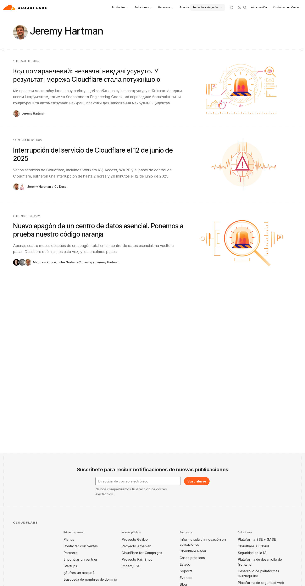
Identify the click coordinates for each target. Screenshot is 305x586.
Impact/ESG (131, 566)
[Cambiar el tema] (239, 7)
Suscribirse (196, 481)
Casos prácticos (192, 558)
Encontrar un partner (80, 559)
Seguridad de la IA (252, 553)
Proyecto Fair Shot (137, 559)
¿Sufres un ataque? (78, 573)
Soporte (186, 571)
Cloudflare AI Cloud (253, 546)
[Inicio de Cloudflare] (25, 7)
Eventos (186, 578)
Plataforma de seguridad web (261, 583)
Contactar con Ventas (286, 7)
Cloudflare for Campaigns (142, 553)
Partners (70, 553)
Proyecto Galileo (135, 539)
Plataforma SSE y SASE (257, 539)
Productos (118, 7)
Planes (68, 539)
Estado (185, 564)
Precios (185, 7)
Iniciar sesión (259, 7)
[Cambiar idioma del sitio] (231, 7)
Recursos (164, 7)
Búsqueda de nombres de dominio (90, 579)
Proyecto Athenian (136, 546)
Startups (70, 566)
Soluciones (142, 7)
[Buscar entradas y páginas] (245, 7)
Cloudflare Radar (193, 551)
